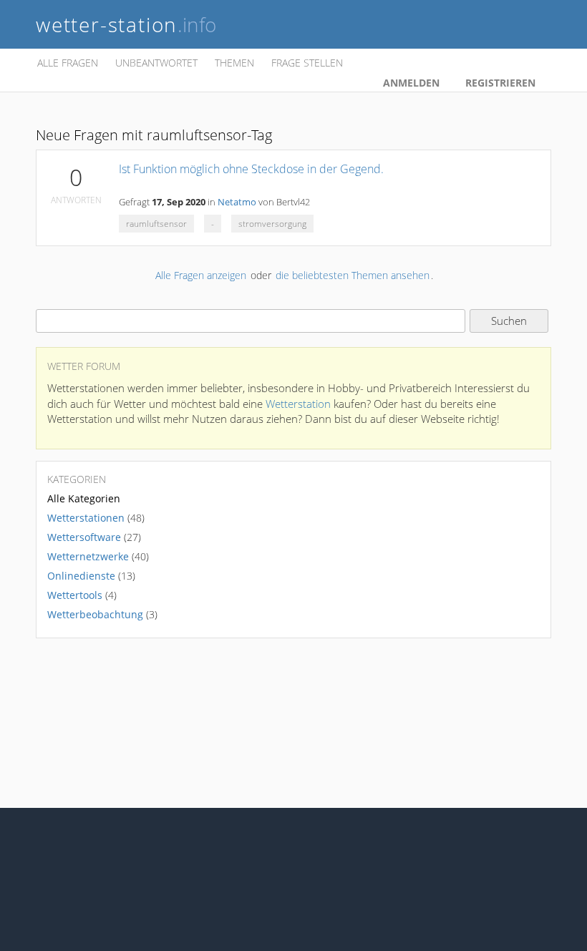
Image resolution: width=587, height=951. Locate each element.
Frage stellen (307, 62)
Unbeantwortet (156, 62)
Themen (234, 62)
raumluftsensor (156, 224)
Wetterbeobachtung (95, 614)
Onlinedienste (81, 575)
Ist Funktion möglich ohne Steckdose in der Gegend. (251, 169)
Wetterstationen (86, 518)
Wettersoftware (84, 537)
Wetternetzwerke (88, 556)
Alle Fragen (67, 62)
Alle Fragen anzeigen (200, 275)
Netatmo (237, 202)
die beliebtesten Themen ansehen (353, 275)
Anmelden (411, 82)
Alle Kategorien (83, 498)
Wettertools (74, 595)
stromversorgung (272, 224)
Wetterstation (298, 403)
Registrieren (500, 82)
